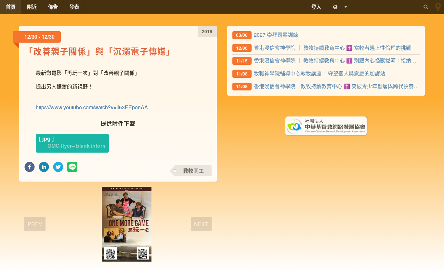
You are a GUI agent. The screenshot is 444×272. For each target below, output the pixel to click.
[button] (29, 169)
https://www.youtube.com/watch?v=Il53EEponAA (92, 107)
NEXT (201, 223)
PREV (35, 223)
